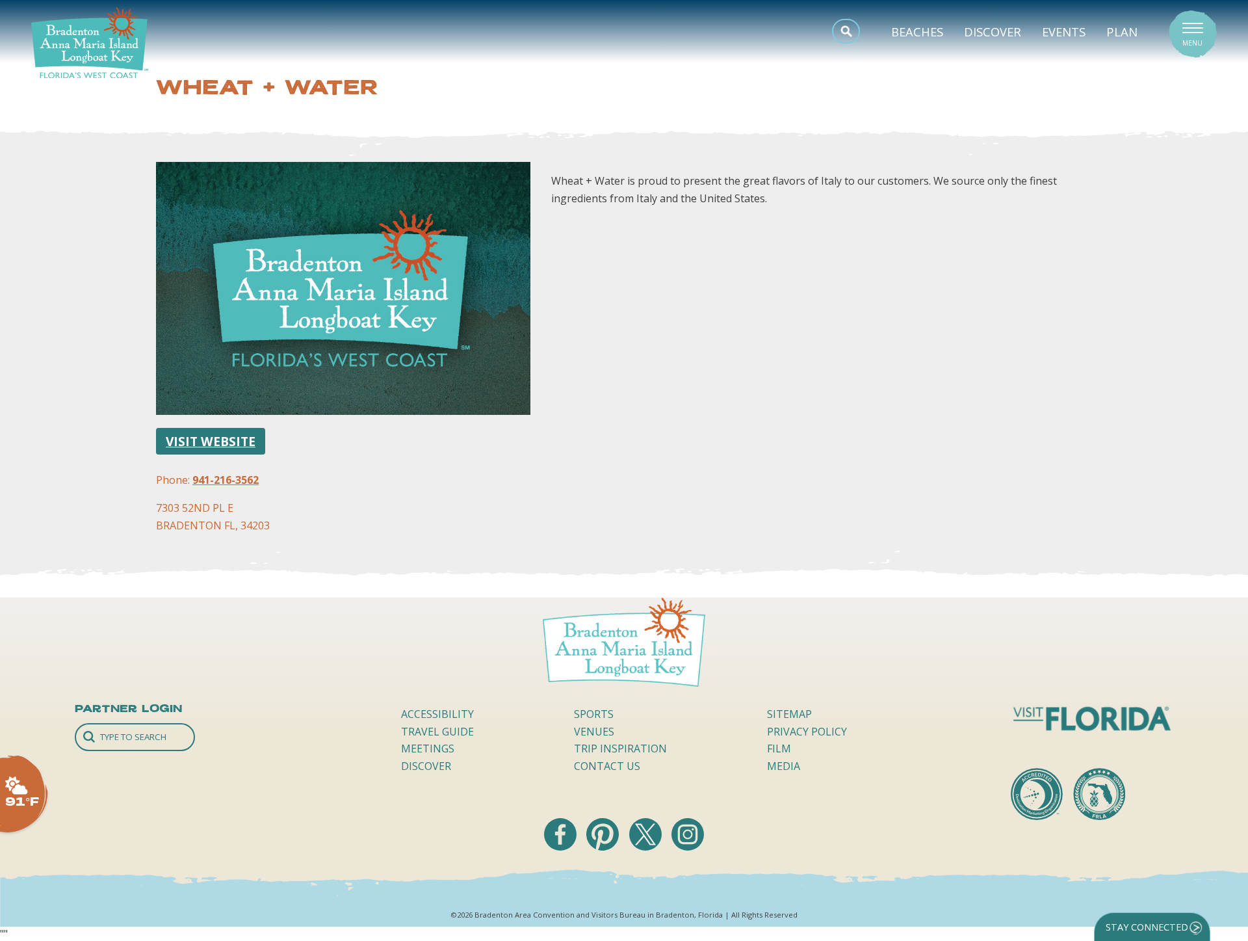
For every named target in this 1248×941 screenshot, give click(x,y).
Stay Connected (1147, 927)
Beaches (917, 31)
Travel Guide (437, 731)
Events (1064, 31)
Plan (1122, 31)
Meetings (427, 748)
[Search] (135, 737)
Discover (992, 31)
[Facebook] (561, 847)
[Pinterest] (603, 847)
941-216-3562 (225, 480)
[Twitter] (646, 847)
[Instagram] (687, 847)
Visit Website (210, 441)
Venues (594, 731)
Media (783, 766)
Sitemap (789, 714)
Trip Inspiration (620, 748)
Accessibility (437, 714)
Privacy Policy (807, 731)
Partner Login (128, 708)
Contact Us (607, 766)
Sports (594, 714)
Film (779, 748)
